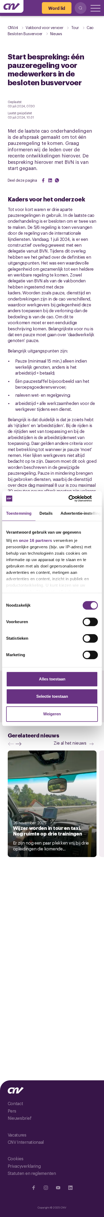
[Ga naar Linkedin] (70, 1187)
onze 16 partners (35, 540)
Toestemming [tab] (18, 513)
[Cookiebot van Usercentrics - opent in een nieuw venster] (75, 498)
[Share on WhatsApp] (57, 180)
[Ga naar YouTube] (58, 1187)
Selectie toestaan (52, 696)
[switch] (90, 622)
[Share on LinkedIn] (50, 180)
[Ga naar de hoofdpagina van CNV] (11, 6)
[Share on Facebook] (43, 180)
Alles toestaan (52, 679)
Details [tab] (46, 513)
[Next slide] (19, 743)
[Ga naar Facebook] (33, 1187)
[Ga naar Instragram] (46, 1187)
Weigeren (52, 714)
